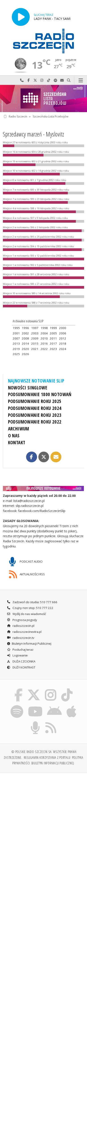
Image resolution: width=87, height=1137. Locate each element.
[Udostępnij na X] (43, 457)
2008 (25, 338)
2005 (53, 333)
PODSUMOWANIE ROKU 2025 (35, 401)
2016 (44, 343)
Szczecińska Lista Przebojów (50, 116)
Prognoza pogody (24, 620)
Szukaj (68, 80)
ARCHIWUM (18, 429)
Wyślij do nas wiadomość (62, 80)
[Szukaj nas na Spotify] (17, 706)
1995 (16, 328)
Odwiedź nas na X (35, 80)
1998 (44, 328)
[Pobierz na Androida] (54, 706)
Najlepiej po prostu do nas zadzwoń (22, 80)
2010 (44, 338)
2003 (34, 333)
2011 (53, 338)
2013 (16, 343)
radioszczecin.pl (23, 626)
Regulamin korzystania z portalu (47, 757)
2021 (34, 349)
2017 (53, 343)
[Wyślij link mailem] (55, 457)
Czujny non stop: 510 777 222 (32, 608)
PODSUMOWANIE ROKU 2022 (35, 422)
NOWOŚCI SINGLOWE (27, 387)
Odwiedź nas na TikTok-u (48, 80)
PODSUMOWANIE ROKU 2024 (35, 408)
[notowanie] (43, 488)
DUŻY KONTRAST (23, 667)
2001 (16, 333)
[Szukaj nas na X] (34, 689)
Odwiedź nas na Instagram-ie (42, 80)
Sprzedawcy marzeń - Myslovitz (33, 134)
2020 (25, 349)
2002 (25, 333)
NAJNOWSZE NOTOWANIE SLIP (36, 381)
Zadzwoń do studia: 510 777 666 (34, 602)
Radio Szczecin (18, 116)
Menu (80, 80)
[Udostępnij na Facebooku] (31, 457)
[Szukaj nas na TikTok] (67, 689)
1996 (25, 328)
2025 (16, 354)
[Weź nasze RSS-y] (51, 722)
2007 (16, 338)
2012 (62, 338)
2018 (62, 343)
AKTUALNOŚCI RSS (32, 574)
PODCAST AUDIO (31, 561)
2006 (62, 333)
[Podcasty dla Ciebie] (35, 722)
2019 (16, 349)
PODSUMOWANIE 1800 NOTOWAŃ (40, 394)
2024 (62, 349)
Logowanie (20, 655)
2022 (44, 349)
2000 (62, 328)
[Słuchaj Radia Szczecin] (20, 17)
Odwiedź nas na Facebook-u (28, 80)
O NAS (14, 435)
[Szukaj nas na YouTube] (35, 706)
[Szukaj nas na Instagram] (51, 689)
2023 (53, 349)
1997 (34, 328)
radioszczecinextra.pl (26, 632)
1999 (53, 328)
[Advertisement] (43, 822)
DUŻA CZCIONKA (23, 661)
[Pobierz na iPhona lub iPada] (71, 706)
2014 (25, 343)
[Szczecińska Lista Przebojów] (43, 98)
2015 (34, 343)
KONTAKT (16, 442)
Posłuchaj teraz (22, 650)
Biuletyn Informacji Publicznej (31, 643)
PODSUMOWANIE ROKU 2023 (35, 415)
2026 (25, 354)
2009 (34, 338)
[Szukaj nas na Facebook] (18, 689)
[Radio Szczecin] (43, 41)
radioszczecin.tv (23, 638)
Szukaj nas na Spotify (55, 80)
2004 (44, 333)
